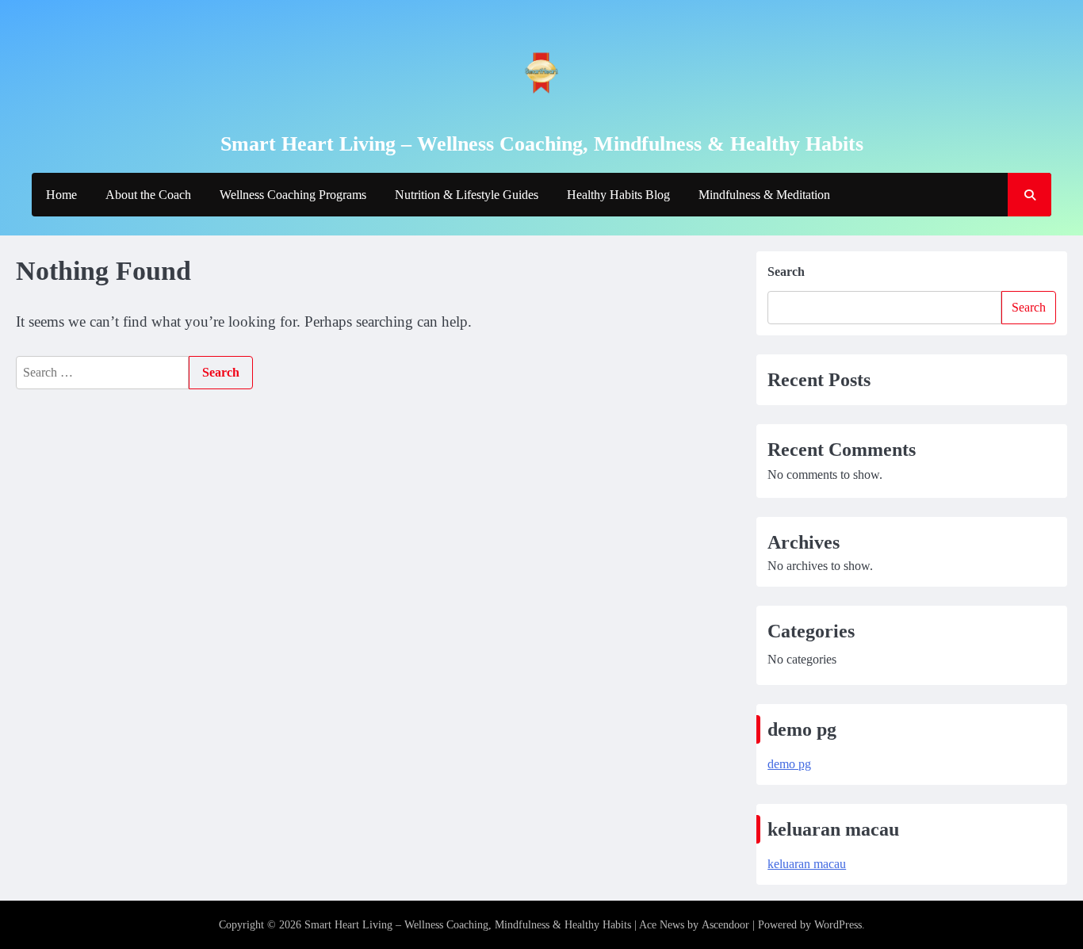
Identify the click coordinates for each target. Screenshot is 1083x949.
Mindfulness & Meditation (764, 194)
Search (786, 271)
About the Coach (148, 194)
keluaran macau (806, 864)
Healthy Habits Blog (618, 194)
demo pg (789, 764)
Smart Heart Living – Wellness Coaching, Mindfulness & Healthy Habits (541, 143)
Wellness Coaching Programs (293, 194)
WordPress (838, 925)
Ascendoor (725, 925)
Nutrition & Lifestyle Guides (466, 194)
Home (61, 194)
